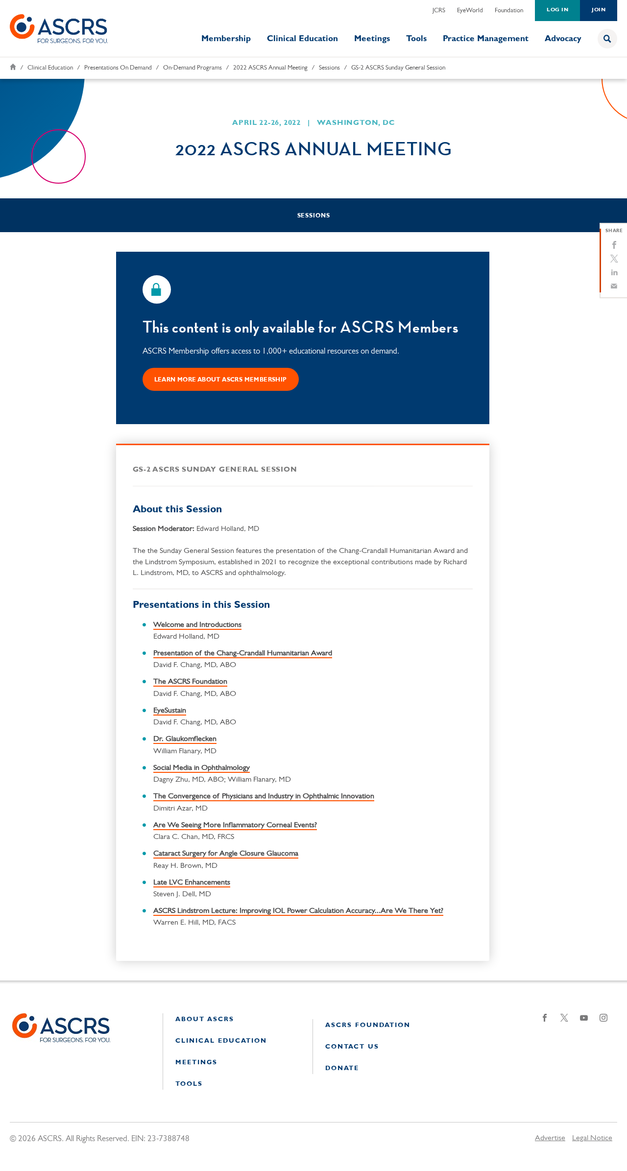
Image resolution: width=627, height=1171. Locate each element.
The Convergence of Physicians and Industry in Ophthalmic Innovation (263, 796)
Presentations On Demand (118, 68)
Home (13, 67)
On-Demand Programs (192, 68)
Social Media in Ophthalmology (201, 768)
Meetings (372, 39)
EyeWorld (470, 10)
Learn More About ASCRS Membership (220, 380)
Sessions (329, 68)
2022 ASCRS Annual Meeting (270, 68)
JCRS (439, 10)
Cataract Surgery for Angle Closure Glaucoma (225, 854)
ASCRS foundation (367, 1025)
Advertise (550, 1138)
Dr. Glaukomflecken (185, 739)
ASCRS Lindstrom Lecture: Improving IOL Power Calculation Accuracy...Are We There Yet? (298, 911)
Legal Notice (592, 1138)
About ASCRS (204, 1019)
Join (598, 10)
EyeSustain (169, 711)
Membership (226, 39)
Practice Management (486, 39)
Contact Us (352, 1047)
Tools (416, 39)
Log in (557, 10)
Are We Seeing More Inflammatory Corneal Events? (235, 825)
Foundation (509, 10)
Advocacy (563, 39)
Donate (342, 1068)
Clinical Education (302, 39)
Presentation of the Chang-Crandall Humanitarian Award (242, 653)
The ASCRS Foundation (190, 682)
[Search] (607, 38)
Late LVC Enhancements (191, 882)
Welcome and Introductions (197, 625)
